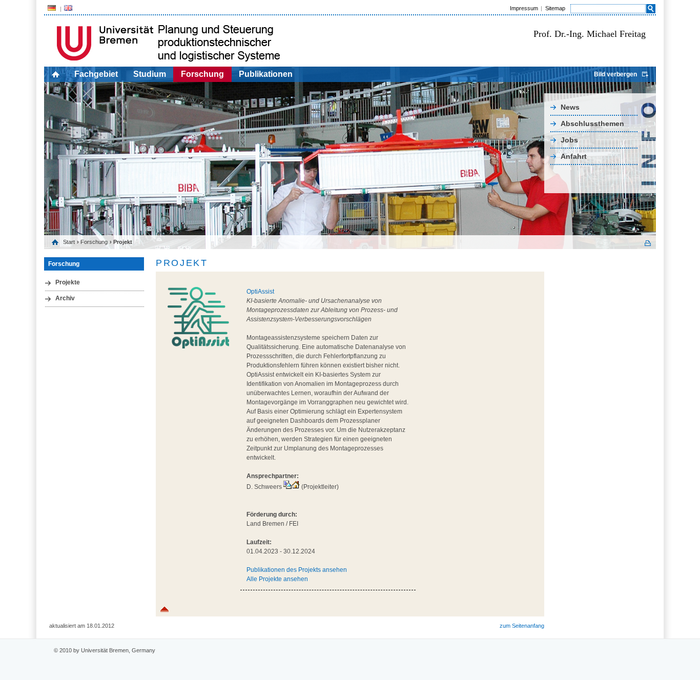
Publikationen (266, 74)
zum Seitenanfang (522, 626)
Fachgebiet (96, 74)
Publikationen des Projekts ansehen (296, 569)
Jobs (569, 140)
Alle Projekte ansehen (277, 579)
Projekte (67, 282)
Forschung (202, 74)
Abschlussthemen (592, 123)
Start (69, 242)
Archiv (65, 298)
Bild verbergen (615, 74)
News (570, 107)
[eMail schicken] (287, 486)
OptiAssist (260, 291)
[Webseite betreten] (296, 486)
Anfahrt (574, 156)
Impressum (524, 8)
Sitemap (555, 8)
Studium (149, 74)
